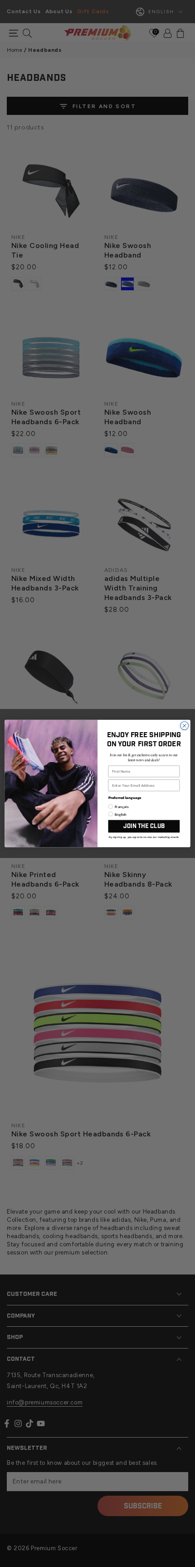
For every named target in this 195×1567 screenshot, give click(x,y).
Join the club (144, 826)
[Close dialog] (184, 726)
